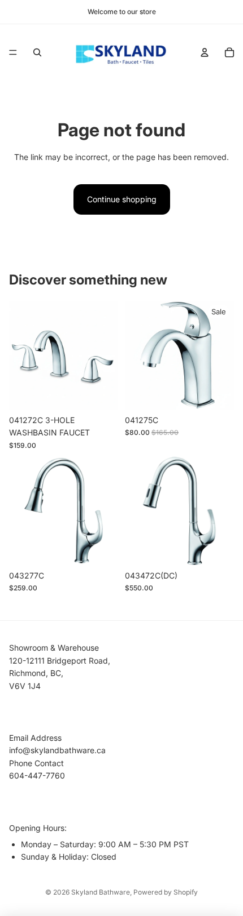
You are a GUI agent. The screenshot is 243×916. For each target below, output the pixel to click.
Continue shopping (122, 199)
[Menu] (13, 52)
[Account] (204, 52)
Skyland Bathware (100, 892)
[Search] (37, 52)
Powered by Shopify (165, 892)
